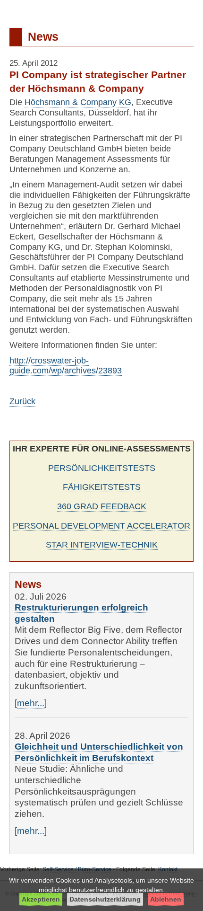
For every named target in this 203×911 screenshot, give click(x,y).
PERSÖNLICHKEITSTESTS (101, 468)
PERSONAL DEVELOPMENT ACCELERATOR (101, 526)
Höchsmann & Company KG (78, 102)
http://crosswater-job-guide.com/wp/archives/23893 (65, 366)
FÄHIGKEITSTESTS (102, 487)
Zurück (22, 401)
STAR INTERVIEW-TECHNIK (102, 544)
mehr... (30, 703)
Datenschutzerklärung (105, 899)
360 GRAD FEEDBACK (101, 506)
